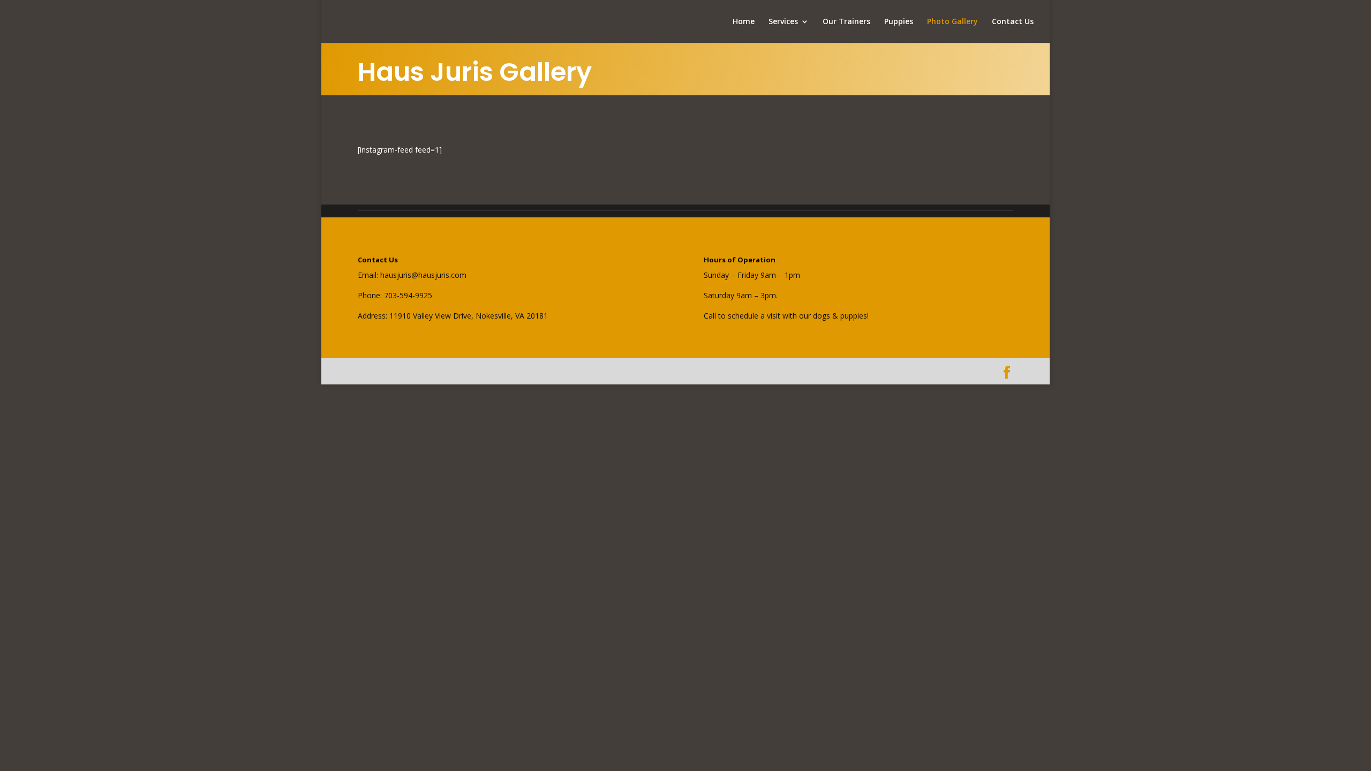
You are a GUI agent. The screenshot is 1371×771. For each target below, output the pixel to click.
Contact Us (1013, 22)
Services (783, 22)
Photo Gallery (952, 22)
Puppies (898, 22)
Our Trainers (846, 22)
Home (744, 22)
